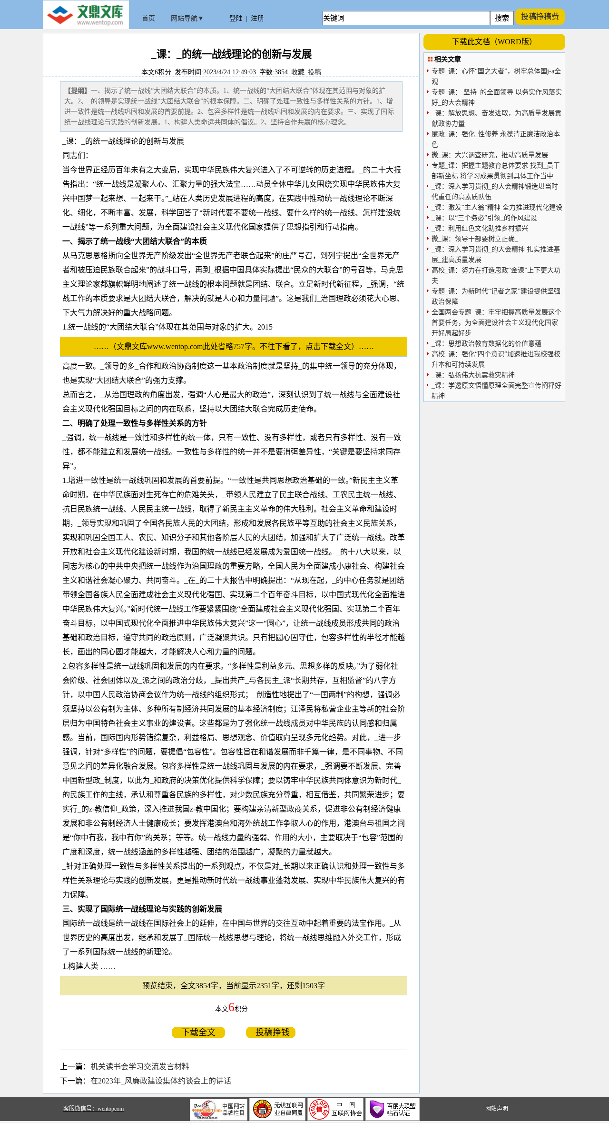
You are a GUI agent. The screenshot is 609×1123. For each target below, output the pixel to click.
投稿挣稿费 (540, 16)
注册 (257, 18)
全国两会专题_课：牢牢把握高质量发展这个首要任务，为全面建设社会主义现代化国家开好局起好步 (496, 323)
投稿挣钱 (271, 1032)
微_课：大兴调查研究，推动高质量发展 (490, 155)
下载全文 (198, 1032)
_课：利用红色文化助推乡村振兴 (480, 228)
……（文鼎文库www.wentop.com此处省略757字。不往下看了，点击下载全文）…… (238, 346)
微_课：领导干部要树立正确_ (475, 238)
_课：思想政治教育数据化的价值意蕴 (486, 343)
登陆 (236, 18)
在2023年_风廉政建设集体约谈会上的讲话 (160, 1081)
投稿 (314, 72)
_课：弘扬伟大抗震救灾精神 (473, 375)
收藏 (297, 72)
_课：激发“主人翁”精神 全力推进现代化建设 (497, 207)
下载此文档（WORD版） (494, 42)
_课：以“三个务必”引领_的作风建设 (484, 217)
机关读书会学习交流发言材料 (139, 1067)
